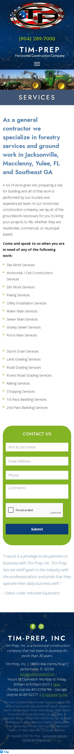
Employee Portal (55, 694)
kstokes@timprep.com (37, 674)
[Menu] (37, 64)
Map (56, 684)
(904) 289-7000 (37, 38)
